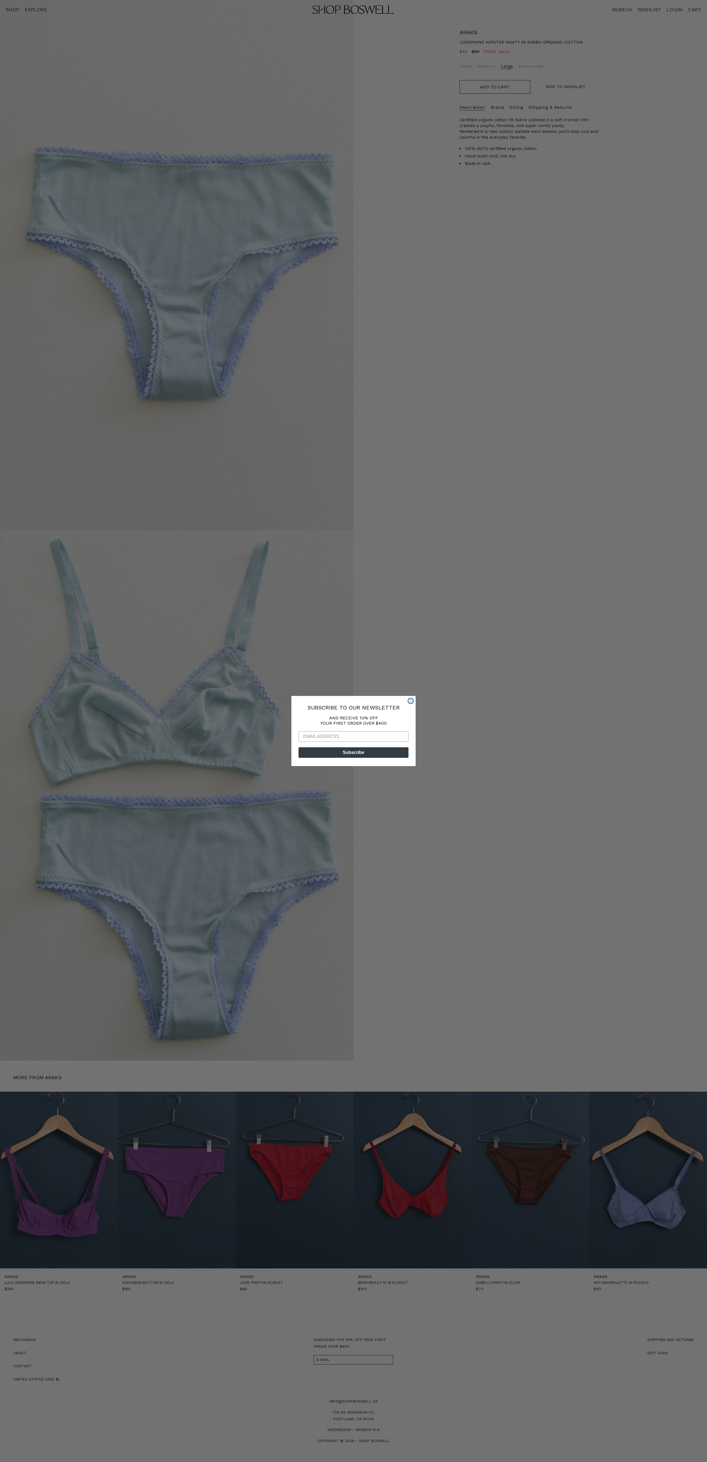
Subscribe (353, 752)
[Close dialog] (410, 701)
